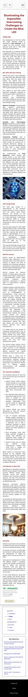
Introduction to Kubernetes (12, 654)
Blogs (11, 616)
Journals (11, 625)
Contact (11, 630)
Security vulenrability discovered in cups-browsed (13, 642)
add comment (9, 601)
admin (11, 594)
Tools (10, 627)
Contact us (14, 683)
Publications (12, 622)
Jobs (10, 619)
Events (11, 611)
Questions (12, 613)
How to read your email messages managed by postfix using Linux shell (14, 648)
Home (14, 688)
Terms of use (14, 693)
